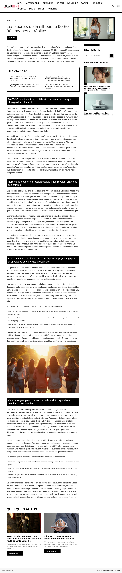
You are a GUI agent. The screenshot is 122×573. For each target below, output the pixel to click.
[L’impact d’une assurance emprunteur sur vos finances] (61, 523)
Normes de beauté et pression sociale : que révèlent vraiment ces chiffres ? (25, 85)
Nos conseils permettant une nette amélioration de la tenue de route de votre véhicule (24, 538)
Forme (12, 37)
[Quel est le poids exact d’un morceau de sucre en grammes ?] (99, 102)
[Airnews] (11, 6)
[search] (113, 6)
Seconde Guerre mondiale (36, 131)
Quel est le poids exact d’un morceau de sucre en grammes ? (98, 114)
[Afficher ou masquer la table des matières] (52, 71)
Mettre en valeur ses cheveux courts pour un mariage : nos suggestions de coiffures (97, 88)
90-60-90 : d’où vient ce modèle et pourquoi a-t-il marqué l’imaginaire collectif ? (23, 78)
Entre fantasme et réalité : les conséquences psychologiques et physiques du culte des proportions (58, 78)
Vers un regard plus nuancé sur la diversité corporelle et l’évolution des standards (59, 86)
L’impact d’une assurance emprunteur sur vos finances (59, 537)
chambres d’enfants (23, 139)
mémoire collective (61, 128)
